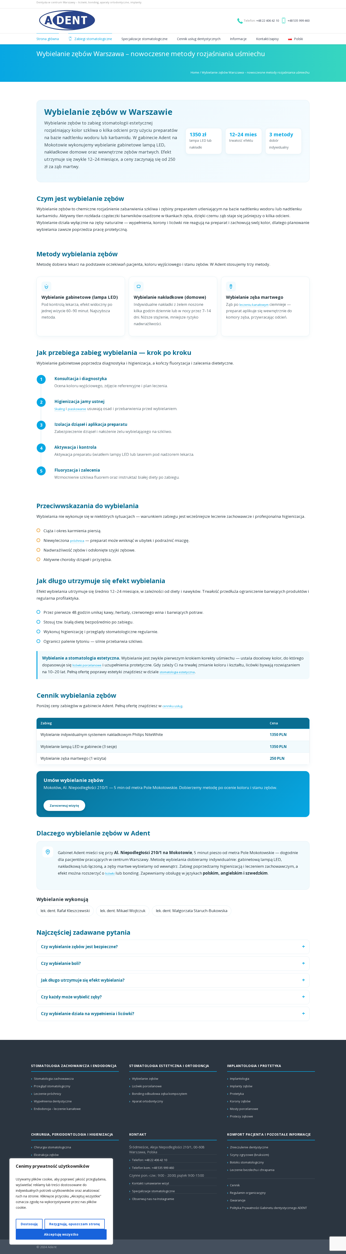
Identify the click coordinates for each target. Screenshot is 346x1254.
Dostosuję (29, 1224)
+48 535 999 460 (299, 20)
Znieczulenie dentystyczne (249, 1147)
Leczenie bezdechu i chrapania (252, 1170)
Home (195, 72)
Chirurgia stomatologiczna (52, 1147)
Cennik (235, 1185)
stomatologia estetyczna (177, 672)
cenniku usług (172, 706)
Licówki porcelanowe (147, 1086)
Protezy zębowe (241, 1116)
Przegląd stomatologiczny (52, 1086)
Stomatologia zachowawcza (54, 1078)
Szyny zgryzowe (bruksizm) (249, 1155)
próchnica (77, 541)
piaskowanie (77, 409)
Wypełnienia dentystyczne (53, 1101)
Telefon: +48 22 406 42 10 (149, 1160)
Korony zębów (240, 1101)
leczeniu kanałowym (254, 305)
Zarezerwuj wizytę (64, 805)
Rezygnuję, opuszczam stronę (74, 1224)
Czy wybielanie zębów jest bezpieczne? (79, 946)
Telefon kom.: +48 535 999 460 (153, 1168)
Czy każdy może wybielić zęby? (71, 997)
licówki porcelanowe (86, 665)
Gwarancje (237, 1200)
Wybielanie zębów (145, 1078)
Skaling (59, 409)
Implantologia (239, 1078)
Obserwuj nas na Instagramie (153, 1199)
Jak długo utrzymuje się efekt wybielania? (83, 980)
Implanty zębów (241, 1086)
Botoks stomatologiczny (247, 1162)
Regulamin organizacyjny (248, 1193)
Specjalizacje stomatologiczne (153, 1191)
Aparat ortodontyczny (147, 1101)
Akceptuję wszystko (61, 1234)
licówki (110, 873)
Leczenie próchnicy (47, 1094)
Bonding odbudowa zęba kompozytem (159, 1094)
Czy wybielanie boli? (61, 963)
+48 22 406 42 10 (267, 20)
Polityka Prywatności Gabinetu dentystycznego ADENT (268, 1208)
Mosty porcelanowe (244, 1109)
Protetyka (237, 1094)
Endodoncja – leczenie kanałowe (57, 1109)
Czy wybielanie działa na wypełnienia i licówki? (87, 1013)
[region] (61, 1201)
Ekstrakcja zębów (46, 1155)
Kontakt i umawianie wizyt (150, 1183)
